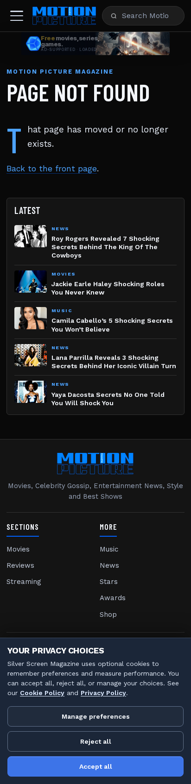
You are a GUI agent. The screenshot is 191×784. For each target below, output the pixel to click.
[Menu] (16, 15)
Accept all (95, 766)
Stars (109, 581)
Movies (18, 549)
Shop (108, 614)
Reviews (20, 565)
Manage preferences (96, 716)
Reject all (95, 741)
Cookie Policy (42, 692)
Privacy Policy (103, 692)
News (109, 565)
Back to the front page (51, 168)
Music (109, 549)
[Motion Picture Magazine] (64, 15)
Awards (113, 598)
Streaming (23, 581)
